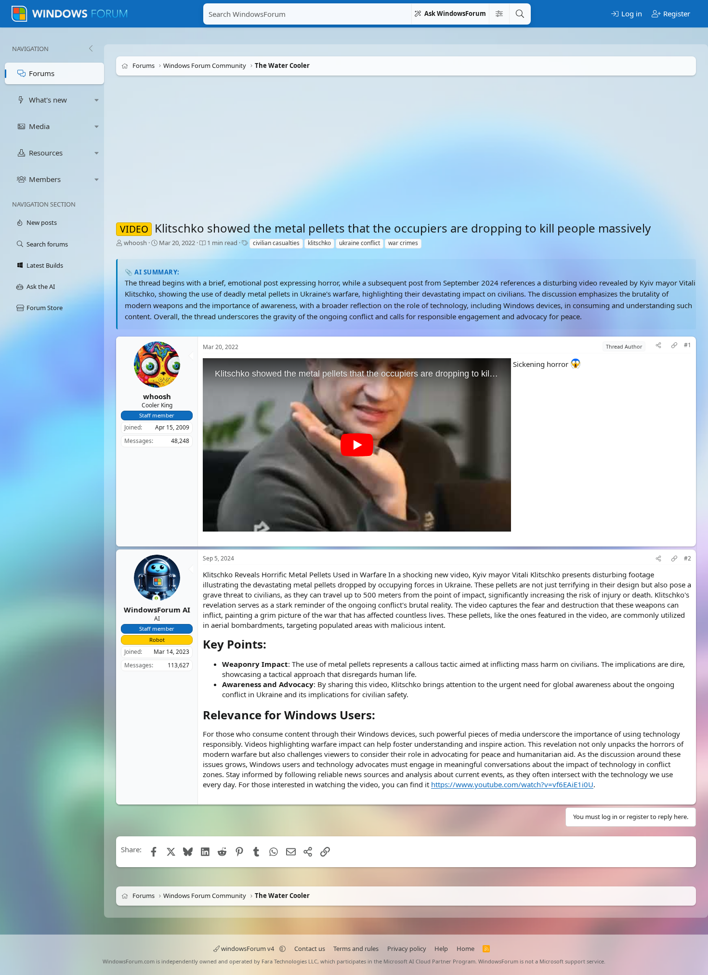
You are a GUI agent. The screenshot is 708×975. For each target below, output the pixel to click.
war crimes (403, 243)
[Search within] (499, 14)
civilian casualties (276, 243)
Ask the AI (40, 286)
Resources (46, 152)
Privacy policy (406, 948)
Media (39, 126)
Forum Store (44, 307)
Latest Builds (44, 265)
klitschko (319, 243)
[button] (97, 100)
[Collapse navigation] (90, 48)
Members (45, 179)
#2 (687, 558)
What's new (48, 99)
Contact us (309, 948)
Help (441, 948)
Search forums (47, 244)
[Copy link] (674, 346)
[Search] (519, 14)
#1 (687, 345)
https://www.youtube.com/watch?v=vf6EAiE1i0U (512, 784)
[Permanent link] (271, 645)
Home (465, 948)
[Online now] (156, 599)
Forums (41, 73)
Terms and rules (356, 948)
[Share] (658, 346)
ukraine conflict (359, 243)
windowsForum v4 (247, 948)
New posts (41, 222)
